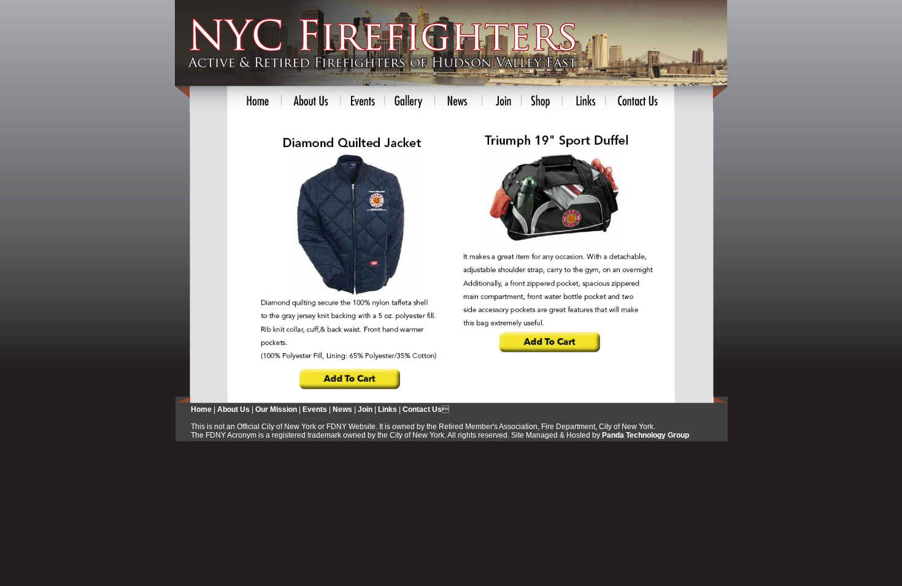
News (342, 409)
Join (365, 409)
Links (387, 409)
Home (201, 409)
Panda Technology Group (645, 435)
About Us (233, 409)
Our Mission (276, 409)
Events (315, 409)
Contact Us (422, 409)
